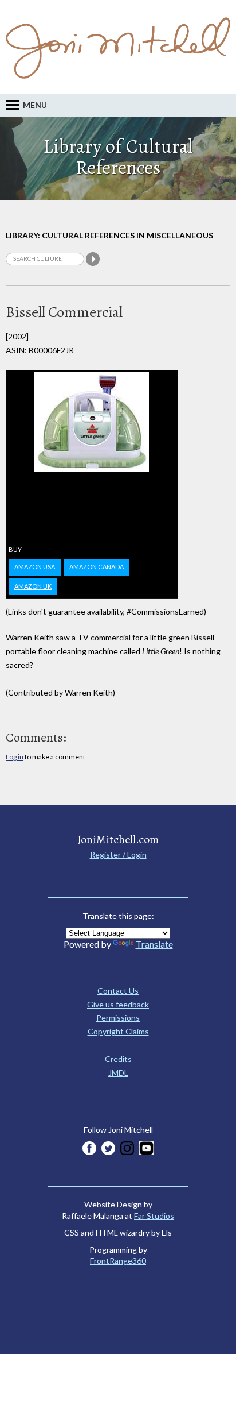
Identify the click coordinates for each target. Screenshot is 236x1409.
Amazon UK (33, 586)
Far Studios (154, 1216)
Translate (154, 944)
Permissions (118, 1017)
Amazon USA (34, 566)
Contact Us (118, 990)
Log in (14, 756)
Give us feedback (118, 1004)
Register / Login (118, 854)
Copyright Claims (118, 1031)
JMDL (118, 1073)
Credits (118, 1059)
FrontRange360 (118, 1260)
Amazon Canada (96, 566)
